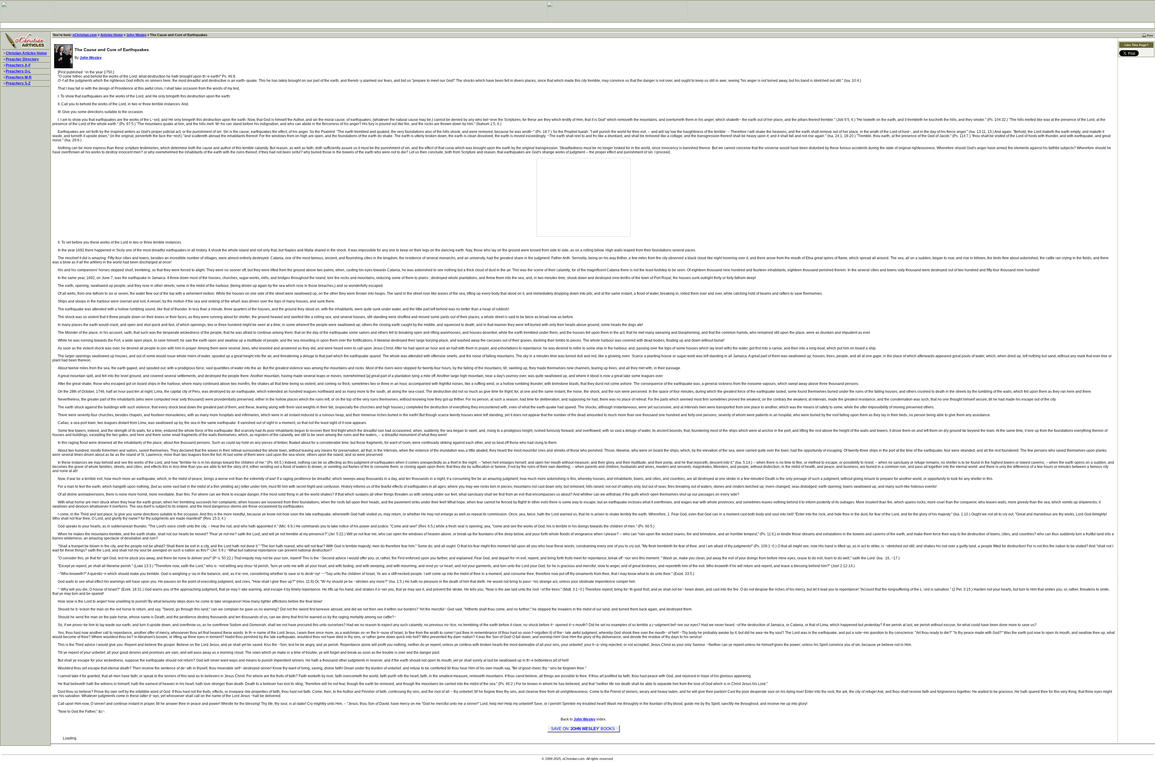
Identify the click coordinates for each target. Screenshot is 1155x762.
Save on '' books (583, 729)
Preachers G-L (18, 71)
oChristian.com (84, 35)
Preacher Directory (22, 59)
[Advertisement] (577, 25)
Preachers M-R (19, 77)
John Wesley (136, 35)
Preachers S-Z (18, 83)
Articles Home (111, 35)
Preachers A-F (18, 65)
